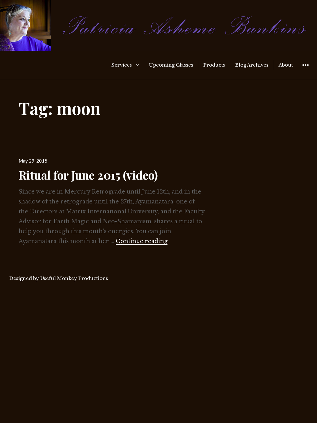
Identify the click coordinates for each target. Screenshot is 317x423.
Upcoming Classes (171, 65)
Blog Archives (251, 65)
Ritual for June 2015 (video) (88, 174)
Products (214, 65)
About (286, 65)
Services (121, 65)
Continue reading (141, 241)
